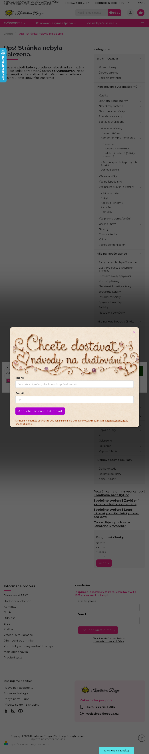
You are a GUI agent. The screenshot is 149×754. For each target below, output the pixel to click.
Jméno (19, 377)
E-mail (19, 393)
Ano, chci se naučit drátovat (40, 411)
